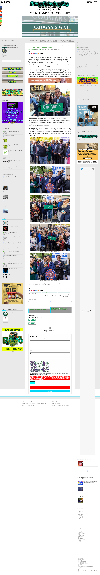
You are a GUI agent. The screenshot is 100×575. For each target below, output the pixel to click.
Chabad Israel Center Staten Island (13, 221)
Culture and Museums (81, 535)
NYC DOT (36, 49)
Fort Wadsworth (10, 195)
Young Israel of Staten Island (12, 255)
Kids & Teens (80, 560)
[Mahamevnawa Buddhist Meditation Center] (5, 238)
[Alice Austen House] (5, 192)
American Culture (80, 511)
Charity (79, 527)
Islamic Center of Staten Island (12, 268)
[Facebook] (29, 53)
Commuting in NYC (81, 532)
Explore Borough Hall (10, 48)
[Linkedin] (1, 13)
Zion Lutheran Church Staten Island (13, 251)
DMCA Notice (56, 403)
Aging (79, 510)
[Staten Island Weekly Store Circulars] (12, 92)
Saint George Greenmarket (12, 138)
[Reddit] (30, 53)
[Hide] (0, 25)
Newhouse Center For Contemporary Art (14, 186)
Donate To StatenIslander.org (87, 99)
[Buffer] (34, 53)
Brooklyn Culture (80, 523)
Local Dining (80, 567)
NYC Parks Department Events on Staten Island (15, 150)
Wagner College (10, 312)
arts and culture (80, 514)
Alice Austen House (11, 191)
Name (31, 350)
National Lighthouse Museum (12, 200)
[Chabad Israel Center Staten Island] (5, 223)
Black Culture (80, 521)
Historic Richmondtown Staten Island (13, 131)
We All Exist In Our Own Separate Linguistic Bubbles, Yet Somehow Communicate (90, 482)
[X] (1, 9)
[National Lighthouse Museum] (5, 202)
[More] (38, 53)
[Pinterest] (31, 53)
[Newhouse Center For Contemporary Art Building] (5, 188)
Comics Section (80, 530)
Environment (80, 543)
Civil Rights (44, 49)
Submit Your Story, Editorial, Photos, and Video (34, 403)
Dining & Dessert (80, 538)
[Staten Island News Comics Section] (12, 81)
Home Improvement (81, 553)
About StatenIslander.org (28, 405)
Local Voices (80, 568)
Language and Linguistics (82, 561)
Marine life (79, 569)
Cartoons (79, 525)
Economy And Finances (52, 49)
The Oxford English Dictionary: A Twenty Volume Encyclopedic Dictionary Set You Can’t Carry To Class (90, 488)
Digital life (79, 537)
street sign (36, 293)
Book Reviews (80, 522)
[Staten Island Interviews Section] (12, 75)
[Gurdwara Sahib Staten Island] (5, 233)
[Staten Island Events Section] (12, 72)
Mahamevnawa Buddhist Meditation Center (14, 236)
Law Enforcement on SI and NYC (83, 562)
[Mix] (1, 19)
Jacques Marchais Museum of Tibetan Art (14, 205)
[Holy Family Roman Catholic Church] (5, 228)
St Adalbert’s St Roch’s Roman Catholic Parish (15, 263)
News (11, 168)
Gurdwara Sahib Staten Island (12, 232)
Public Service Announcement (5, 304)
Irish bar (52, 292)
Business (79, 524)
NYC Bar (64, 292)
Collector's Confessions (81, 529)
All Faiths (9, 274)
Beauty (79, 519)
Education (79, 541)
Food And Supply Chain (81, 549)
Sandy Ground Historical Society (13, 209)
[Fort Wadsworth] (5, 197)
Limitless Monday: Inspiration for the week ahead (85, 566)
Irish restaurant (60, 292)
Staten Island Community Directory (12, 47)
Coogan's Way (44, 292)
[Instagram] (33, 53)
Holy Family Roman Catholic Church (13, 226)
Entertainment (80, 542)
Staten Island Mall (11, 135)
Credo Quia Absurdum (81, 533)
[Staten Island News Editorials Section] (8, 78)
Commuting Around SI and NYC (83, 531)
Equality (79, 544)
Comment (31, 339)
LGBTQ (79, 565)
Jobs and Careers (80, 558)
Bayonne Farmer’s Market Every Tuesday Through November (39, 295)
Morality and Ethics (81, 573)
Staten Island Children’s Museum (13, 156)
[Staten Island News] (12, 68)
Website (31, 356)
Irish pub (55, 292)
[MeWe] (1, 17)
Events (79, 545)
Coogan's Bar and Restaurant (36, 292)
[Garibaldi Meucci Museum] (5, 177)
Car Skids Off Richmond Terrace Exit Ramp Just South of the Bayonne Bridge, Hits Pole (90, 499)
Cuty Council (49, 292)
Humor (79, 554)
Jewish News (80, 557)
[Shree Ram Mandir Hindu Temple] (5, 243)
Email (31, 353)
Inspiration (79, 555)
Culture (9, 132)
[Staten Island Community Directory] (4, 47)
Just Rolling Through (81, 559)
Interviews (79, 556)
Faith (9, 222)
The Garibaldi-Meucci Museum (12, 176)
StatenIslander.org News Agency (30, 402)
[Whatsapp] (1, 21)
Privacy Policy (56, 402)
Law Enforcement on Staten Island (83, 563)
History (79, 551)
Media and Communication (82, 572)
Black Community (80, 520)
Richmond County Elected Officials (12, 54)
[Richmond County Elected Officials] (4, 55)
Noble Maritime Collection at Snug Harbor (14, 180)
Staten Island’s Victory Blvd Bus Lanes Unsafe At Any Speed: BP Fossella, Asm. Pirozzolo (38, 311)
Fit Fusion (79, 548)
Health (79, 550)
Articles (79, 512)
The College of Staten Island (12, 322)
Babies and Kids (80, 515)
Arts (78, 513)
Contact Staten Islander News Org (60, 405)
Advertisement (12, 123)
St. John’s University (11, 317)
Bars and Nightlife (80, 517)
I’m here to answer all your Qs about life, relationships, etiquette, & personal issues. (89, 462)
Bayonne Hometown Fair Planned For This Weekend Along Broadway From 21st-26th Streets (61, 295)
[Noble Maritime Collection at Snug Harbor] (5, 182)
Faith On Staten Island (81, 547)
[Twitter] (36, 53)
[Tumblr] (37, 53)
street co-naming (31, 293)
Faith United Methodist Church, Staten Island (15, 247)
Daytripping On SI (81, 536)
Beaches (79, 518)
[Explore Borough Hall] (4, 50)
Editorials (79, 540)
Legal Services (80, 564)
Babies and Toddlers (81, 516)
